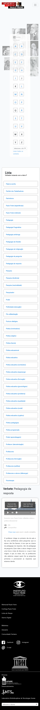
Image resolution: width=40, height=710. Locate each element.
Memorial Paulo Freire (9, 604)
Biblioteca (5, 625)
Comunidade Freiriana (9, 634)
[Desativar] (12, 512)
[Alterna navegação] (35, 5)
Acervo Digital (6, 617)
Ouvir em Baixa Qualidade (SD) (28, 505)
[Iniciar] (8, 512)
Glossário (5, 630)
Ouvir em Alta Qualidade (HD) (12, 505)
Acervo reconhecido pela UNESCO (20, 670)
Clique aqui (12, 532)
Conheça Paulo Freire (9, 609)
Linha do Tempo (7, 613)
